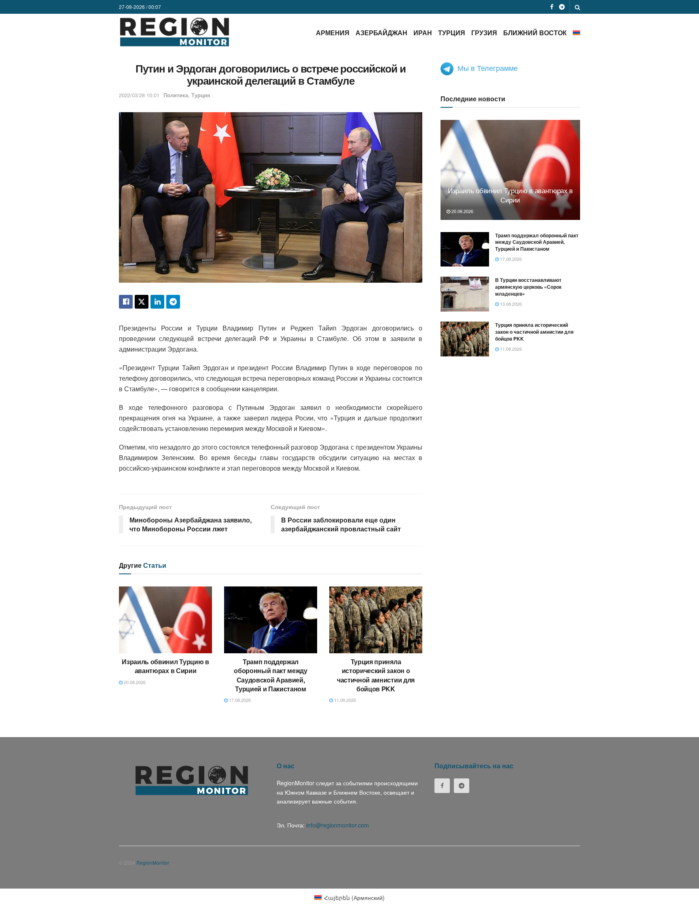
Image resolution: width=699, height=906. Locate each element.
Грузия (484, 32)
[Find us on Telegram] (562, 7)
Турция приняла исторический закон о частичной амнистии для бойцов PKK (376, 675)
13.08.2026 (510, 304)
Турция (451, 32)
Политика (175, 95)
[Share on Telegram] (173, 302)
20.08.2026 (134, 682)
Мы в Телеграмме (488, 67)
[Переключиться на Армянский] (576, 33)
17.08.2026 (239, 700)
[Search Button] (577, 7)
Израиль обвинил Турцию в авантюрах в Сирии (165, 666)
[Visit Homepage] (174, 31)
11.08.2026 (344, 700)
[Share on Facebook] (126, 302)
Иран (422, 32)
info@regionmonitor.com (337, 825)
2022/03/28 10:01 (139, 95)
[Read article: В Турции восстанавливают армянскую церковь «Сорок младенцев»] (465, 294)
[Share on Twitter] (141, 302)
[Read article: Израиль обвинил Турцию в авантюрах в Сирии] (165, 619)
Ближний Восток (535, 32)
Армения (333, 32)
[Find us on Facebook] (551, 7)
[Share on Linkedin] (157, 302)
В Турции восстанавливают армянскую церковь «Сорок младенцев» (528, 286)
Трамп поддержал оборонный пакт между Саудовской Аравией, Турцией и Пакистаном (270, 675)
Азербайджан (381, 32)
